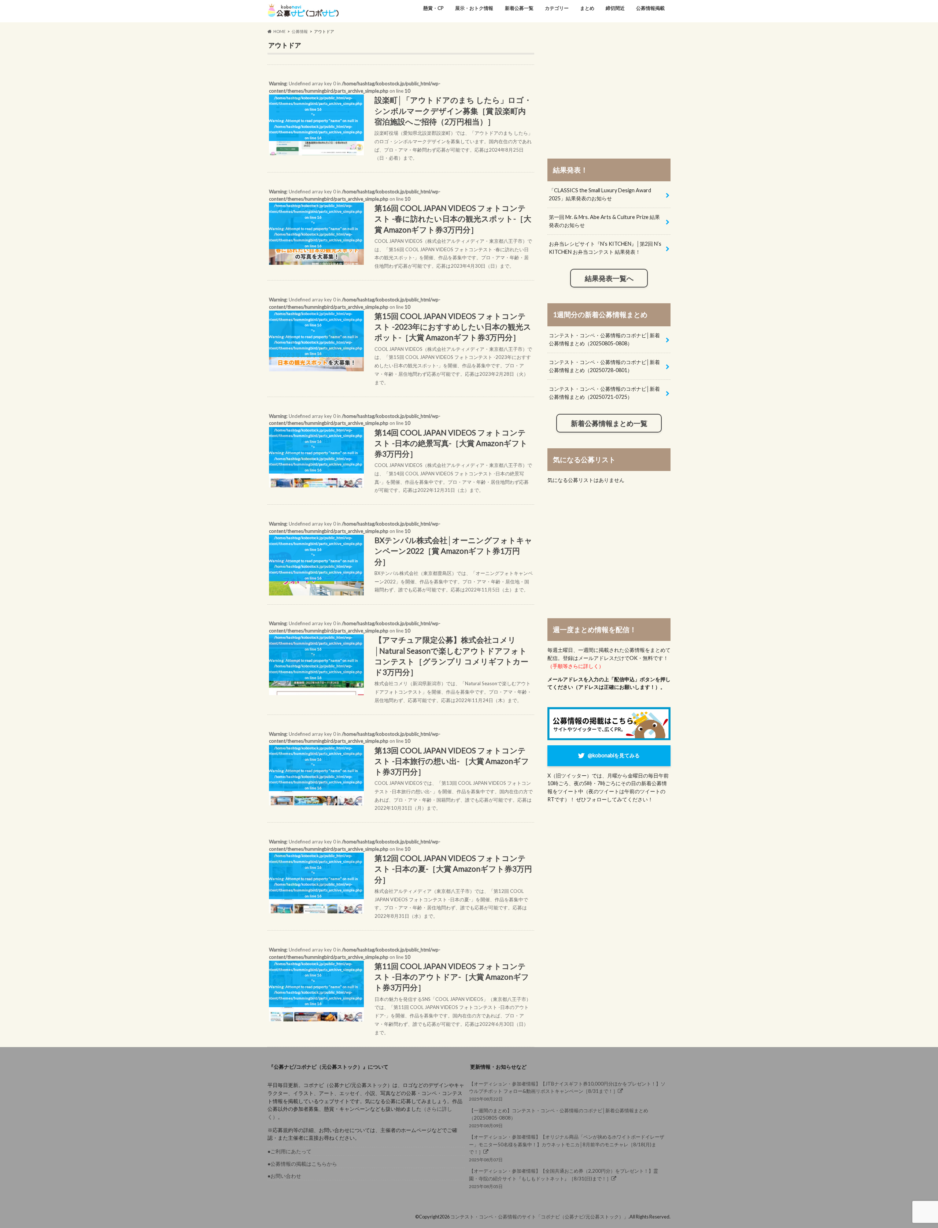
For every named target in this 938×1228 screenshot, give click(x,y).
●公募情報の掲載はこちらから (302, 1164)
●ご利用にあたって (289, 1151)
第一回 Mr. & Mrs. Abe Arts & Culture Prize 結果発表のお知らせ (604, 221)
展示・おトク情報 (474, 8)
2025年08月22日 (567, 1091)
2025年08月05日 (563, 1178)
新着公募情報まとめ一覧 (609, 423)
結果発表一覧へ (609, 278)
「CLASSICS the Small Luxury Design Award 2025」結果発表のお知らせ (600, 194)
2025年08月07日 (566, 1148)
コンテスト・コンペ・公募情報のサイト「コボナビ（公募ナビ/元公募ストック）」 (539, 1217)
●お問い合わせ (284, 1176)
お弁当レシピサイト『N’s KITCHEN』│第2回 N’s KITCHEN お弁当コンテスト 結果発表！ (605, 248)
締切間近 (615, 8)
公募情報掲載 (650, 8)
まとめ (587, 8)
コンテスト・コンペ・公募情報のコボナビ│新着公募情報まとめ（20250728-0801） (604, 366)
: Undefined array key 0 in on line (400, 121)
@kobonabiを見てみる (614, 755)
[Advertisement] (609, 92)
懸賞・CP (433, 8)
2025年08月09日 (558, 1118)
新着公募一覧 (519, 8)
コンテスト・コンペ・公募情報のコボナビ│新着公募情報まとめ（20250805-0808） (604, 339)
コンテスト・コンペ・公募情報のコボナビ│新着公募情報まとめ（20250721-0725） (604, 393)
